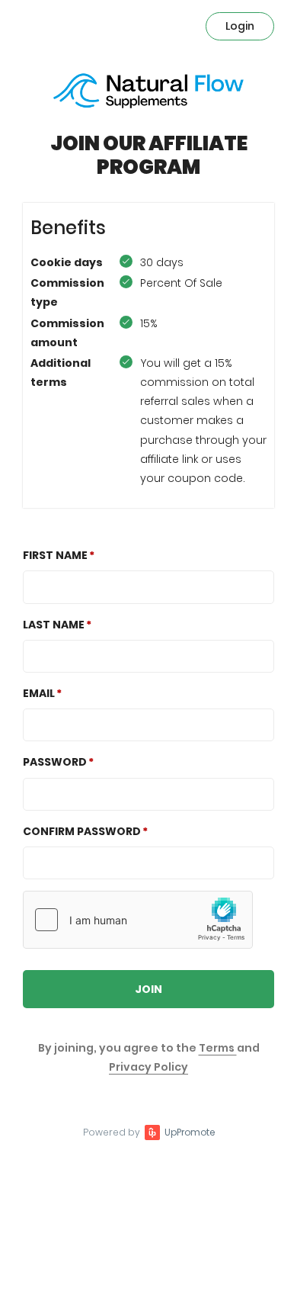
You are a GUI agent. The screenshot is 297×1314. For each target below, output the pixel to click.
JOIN (148, 989)
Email (39, 693)
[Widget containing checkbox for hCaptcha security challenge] (138, 920)
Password (55, 761)
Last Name (54, 624)
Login (239, 26)
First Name (55, 555)
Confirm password (82, 831)
